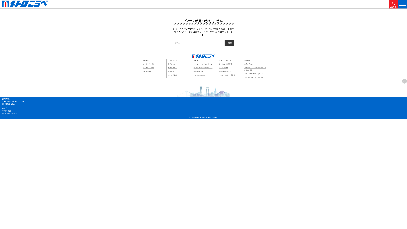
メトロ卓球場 (223, 68)
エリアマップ (172, 60)
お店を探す (146, 60)
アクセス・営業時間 (225, 64)
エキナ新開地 (172, 75)
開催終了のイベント (200, 71)
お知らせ (196, 60)
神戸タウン (171, 64)
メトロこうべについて (226, 60)
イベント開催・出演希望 (227, 75)
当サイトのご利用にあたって (253, 74)
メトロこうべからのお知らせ (203, 64)
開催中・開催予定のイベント (203, 68)
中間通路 (171, 71)
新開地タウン (172, 68)
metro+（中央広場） (225, 71)
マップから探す (148, 71)
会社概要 (247, 60)
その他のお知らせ (199, 75)
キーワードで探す (148, 64)
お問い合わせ (248, 64)
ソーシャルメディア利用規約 (253, 77)
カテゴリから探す (148, 68)
